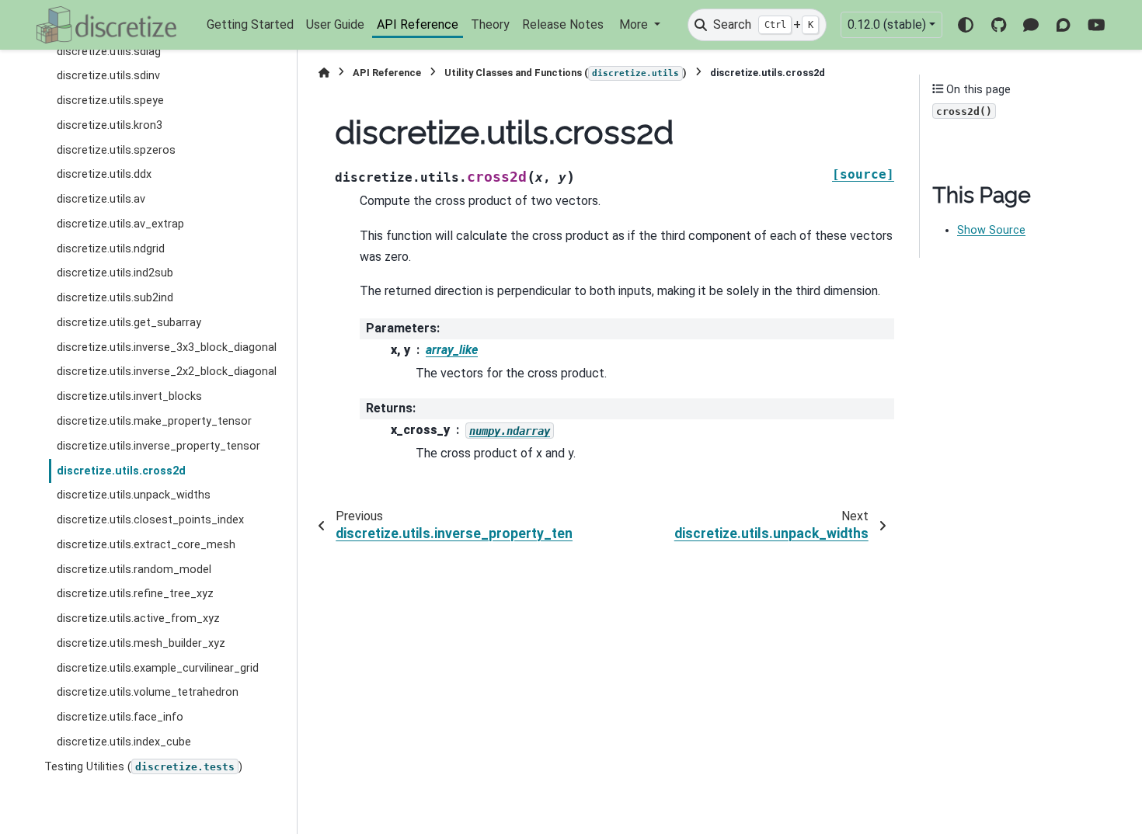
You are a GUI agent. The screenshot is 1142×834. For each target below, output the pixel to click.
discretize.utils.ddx (104, 174)
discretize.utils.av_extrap (120, 224)
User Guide (335, 24)
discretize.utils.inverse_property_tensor (158, 446)
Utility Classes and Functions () (565, 72)
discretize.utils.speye (110, 100)
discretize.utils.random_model (134, 569)
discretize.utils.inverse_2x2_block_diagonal (167, 371)
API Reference (417, 24)
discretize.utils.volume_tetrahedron (147, 692)
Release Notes (563, 24)
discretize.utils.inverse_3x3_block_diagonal (167, 347)
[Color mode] (965, 25)
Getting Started (250, 24)
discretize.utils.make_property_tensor (154, 421)
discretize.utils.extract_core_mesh (146, 544)
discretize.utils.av (101, 199)
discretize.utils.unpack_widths (134, 495)
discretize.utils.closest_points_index (150, 519)
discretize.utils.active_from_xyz (138, 618)
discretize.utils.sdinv (108, 75)
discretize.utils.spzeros (116, 150)
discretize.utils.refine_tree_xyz (135, 593)
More (635, 24)
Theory (490, 24)
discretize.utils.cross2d (121, 471)
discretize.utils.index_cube (124, 742)
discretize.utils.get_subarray (129, 322)
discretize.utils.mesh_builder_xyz (141, 643)
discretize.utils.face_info (120, 717)
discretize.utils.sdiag (109, 51)
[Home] (324, 72)
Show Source (991, 230)
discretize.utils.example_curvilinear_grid (158, 668)
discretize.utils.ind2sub (115, 273)
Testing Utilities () (143, 766)
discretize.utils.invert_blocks (129, 396)
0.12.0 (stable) (887, 24)
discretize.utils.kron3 (109, 125)
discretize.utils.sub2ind (115, 297)
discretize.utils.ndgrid (111, 248)
